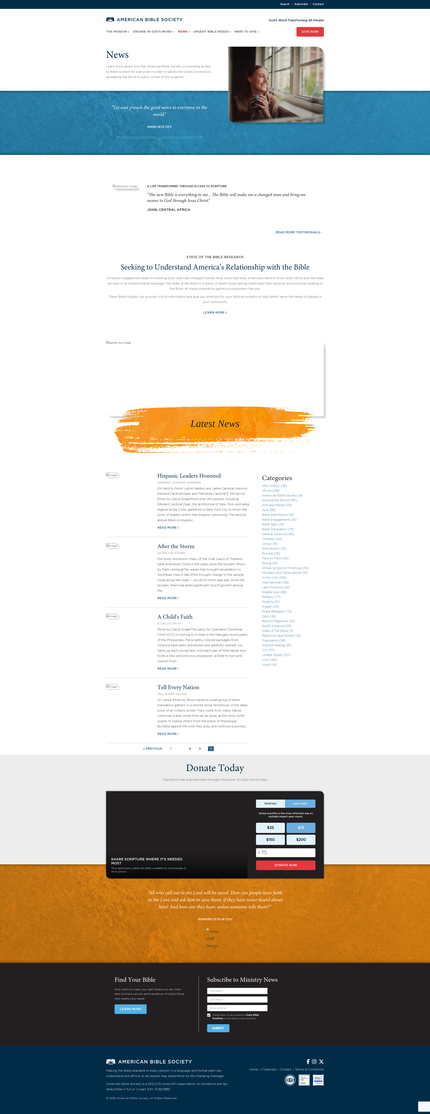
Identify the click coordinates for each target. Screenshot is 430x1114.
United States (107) (276, 655)
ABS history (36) (274, 486)
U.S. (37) (268, 650)
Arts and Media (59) (277, 505)
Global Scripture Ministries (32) (285, 568)
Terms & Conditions (309, 1069)
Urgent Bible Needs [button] (210, 32)
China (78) (269, 544)
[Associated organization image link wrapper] (290, 1080)
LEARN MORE (130, 1009)
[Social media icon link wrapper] (308, 1062)
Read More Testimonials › (299, 232)
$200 (301, 840)
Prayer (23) (270, 607)
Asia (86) (268, 510)
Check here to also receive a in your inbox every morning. (235, 1016)
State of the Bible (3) (277, 631)
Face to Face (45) (275, 558)
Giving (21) (269, 563)
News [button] (182, 32)
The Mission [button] (116, 32)
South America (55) (276, 626)
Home (253, 1069)
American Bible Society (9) (282, 495)
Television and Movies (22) (281, 636)
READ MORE (167, 527)
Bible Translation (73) (278, 529)
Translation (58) (273, 640)
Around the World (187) (279, 500)
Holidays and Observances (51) (285, 573)
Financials (269, 1069)
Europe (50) (271, 553)
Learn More (215, 312)
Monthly (271, 804)
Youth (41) (269, 665)
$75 (301, 828)
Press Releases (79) (276, 611)
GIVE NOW (310, 32)
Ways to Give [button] (245, 32)
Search (285, 4)
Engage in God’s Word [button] (152, 32)
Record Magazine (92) (278, 621)
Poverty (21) (271, 602)
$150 (270, 840)
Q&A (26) (269, 616)
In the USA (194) (274, 577)
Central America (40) (278, 534)
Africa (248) (271, 491)
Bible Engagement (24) (279, 520)
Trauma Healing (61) (276, 645)
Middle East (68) (274, 592)
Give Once (300, 804)
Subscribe (301, 4)
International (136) (275, 582)
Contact (318, 4)
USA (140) (269, 660)
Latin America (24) (276, 587)
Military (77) (271, 597)
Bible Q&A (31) (273, 524)
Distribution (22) (274, 548)
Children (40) (272, 539)
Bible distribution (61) (278, 515)
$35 (270, 828)
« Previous (152, 749)
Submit (218, 1028)
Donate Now (285, 865)
